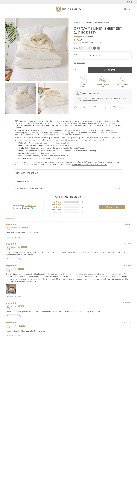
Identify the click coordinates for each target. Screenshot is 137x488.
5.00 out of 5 (30, 206)
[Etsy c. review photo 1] (11, 289)
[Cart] (130, 9)
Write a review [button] (112, 207)
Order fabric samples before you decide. (89, 164)
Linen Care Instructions (26, 173)
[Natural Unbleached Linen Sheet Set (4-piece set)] (98, 48)
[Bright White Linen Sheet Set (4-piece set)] (86, 48)
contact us (93, 101)
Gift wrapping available (123, 107)
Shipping (77, 43)
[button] (79, 37)
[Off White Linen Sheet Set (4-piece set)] (81, 48)
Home (76, 22)
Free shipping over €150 (84, 107)
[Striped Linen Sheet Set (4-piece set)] (90, 48)
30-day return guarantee (104, 107)
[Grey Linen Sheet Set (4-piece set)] (94, 48)
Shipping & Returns (24, 181)
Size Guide (81, 63)
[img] (11, 224)
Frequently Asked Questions (28, 189)
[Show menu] (6, 9)
